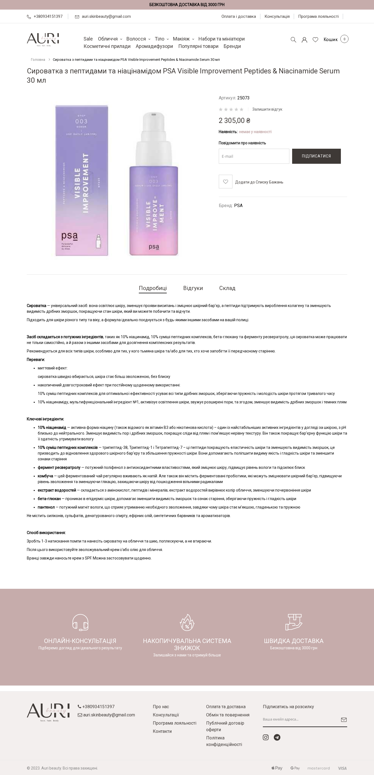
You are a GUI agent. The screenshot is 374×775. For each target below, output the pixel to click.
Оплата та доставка (226, 706)
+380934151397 (48, 16)
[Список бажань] (315, 39)
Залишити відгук (267, 109)
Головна (38, 60)
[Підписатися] (342, 720)
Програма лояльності (318, 16)
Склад (227, 288)
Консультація (277, 16)
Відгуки (193, 288)
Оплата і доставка (238, 16)
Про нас (161, 706)
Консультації (166, 714)
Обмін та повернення (227, 714)
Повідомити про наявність (242, 143)
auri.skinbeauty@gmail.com (106, 16)
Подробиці (153, 288)
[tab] (153, 288)
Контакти (162, 731)
